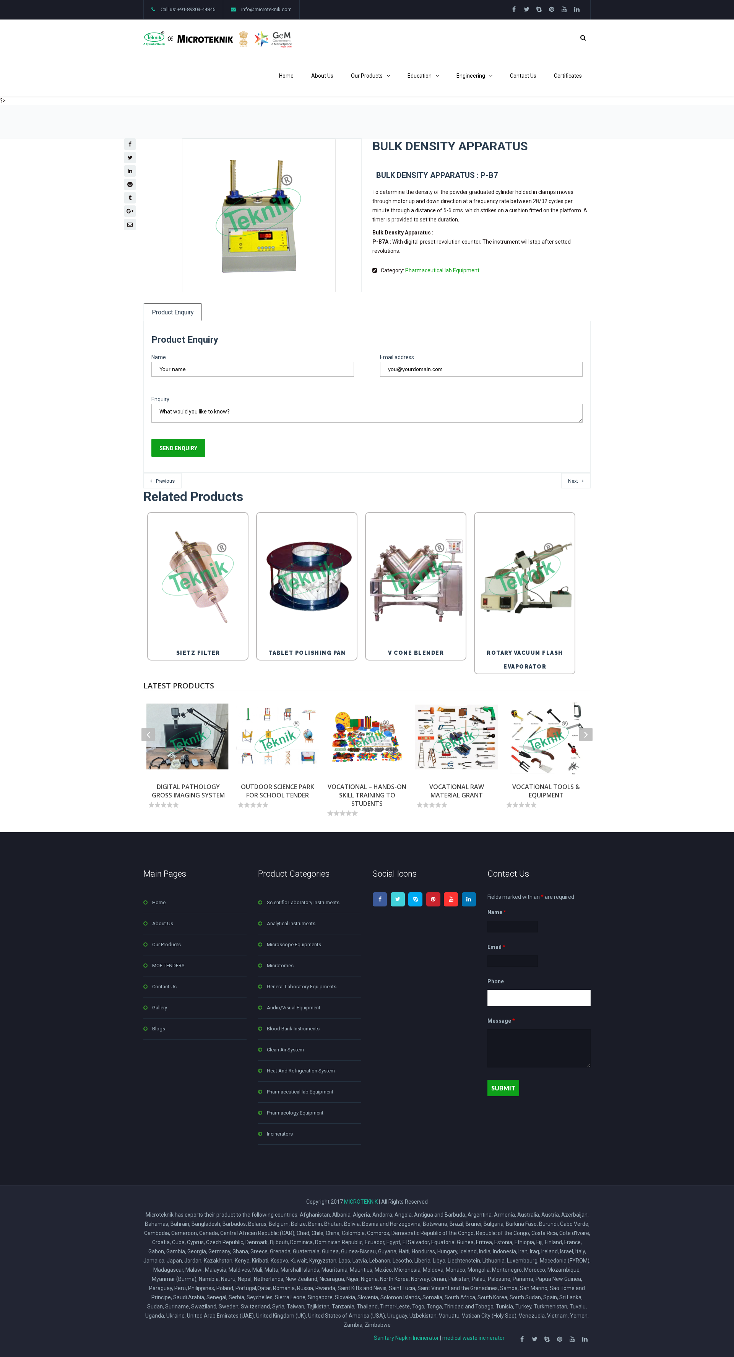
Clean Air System (285, 1050)
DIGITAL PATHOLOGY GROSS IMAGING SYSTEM (188, 791)
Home (286, 76)
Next (573, 481)
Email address (397, 357)
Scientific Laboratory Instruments (303, 902)
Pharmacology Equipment (295, 1113)
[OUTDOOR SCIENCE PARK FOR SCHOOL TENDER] (277, 737)
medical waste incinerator (473, 1338)
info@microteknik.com (266, 9)
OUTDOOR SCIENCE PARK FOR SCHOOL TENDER (277, 791)
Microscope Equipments (294, 944)
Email (496, 947)
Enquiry (160, 399)
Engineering (470, 76)
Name (158, 357)
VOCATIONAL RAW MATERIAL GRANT (456, 791)
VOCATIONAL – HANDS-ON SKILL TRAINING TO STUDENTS (367, 795)
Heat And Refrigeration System (301, 1071)
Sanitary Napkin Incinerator (406, 1338)
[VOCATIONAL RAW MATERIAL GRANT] (456, 737)
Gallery (159, 1007)
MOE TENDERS (168, 965)
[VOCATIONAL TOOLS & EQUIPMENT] (546, 737)
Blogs (158, 1029)
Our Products (367, 76)
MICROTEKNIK (361, 1202)
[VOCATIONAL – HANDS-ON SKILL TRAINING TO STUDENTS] (367, 737)
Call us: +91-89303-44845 (188, 9)
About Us (322, 76)
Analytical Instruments (291, 923)
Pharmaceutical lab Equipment (442, 270)
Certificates (568, 76)
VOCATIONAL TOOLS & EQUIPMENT (546, 791)
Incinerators (280, 1134)
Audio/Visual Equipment (293, 1007)
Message (501, 1021)
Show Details (200, 625)
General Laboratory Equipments (301, 986)
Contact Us (523, 76)
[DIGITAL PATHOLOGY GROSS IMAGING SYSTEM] (188, 737)
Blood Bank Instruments (293, 1029)
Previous (165, 481)
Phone (495, 981)
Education (420, 76)
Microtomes (280, 965)
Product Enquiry (173, 312)
